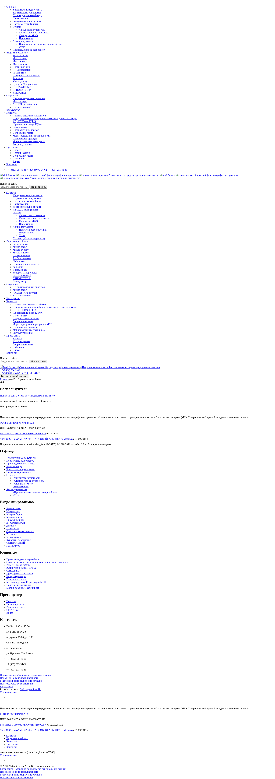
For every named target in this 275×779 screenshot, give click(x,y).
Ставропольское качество (26, 75)
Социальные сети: (10, 692)
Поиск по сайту (8, 183)
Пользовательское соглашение (16, 683)
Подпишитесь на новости (14, 444)
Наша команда (20, 18)
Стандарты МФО (28, 35)
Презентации (26, 38)
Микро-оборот (20, 61)
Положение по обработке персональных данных (26, 675)
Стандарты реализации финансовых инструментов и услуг (45, 118)
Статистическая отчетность (34, 32)
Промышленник (21, 67)
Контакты (11, 164)
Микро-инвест (20, 64)
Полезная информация (25, 138)
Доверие (11, 525)
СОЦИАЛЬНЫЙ (22, 87)
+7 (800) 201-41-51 (57, 169)
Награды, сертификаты (25, 24)
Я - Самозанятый (22, 69)
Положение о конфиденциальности (19, 678)
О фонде (11, 6)
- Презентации (20, 486)
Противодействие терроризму (29, 49)
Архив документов (23, 41)
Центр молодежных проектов (29, 98)
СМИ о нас (19, 158)
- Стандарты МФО (23, 483)
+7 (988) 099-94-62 (37, 169)
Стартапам (12, 95)
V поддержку (20, 81)
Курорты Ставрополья (25, 84)
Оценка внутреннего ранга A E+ (17, 422)
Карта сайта (24, 395)
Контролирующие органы (27, 21)
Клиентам (11, 112)
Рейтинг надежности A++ (14, 713)
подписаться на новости (13, 752)
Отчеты (17, 26)
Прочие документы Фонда (27, 15)
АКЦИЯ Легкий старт (25, 104)
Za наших (18, 78)
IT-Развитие (19, 72)
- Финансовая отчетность (26, 478)
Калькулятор (19, 92)
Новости (17, 150)
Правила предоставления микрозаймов (40, 44)
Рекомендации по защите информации (21, 680)
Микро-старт (20, 58)
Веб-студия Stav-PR (30, 689)
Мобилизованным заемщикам (29, 141)
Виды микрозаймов (17, 52)
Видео (16, 161)
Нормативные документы (27, 12)
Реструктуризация (22, 144)
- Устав (16, 495)
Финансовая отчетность (32, 29)
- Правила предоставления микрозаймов (35, 492)
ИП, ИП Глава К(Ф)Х (24, 121)
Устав (22, 47)
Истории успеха (21, 152)
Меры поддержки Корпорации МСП (33, 135)
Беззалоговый (20, 55)
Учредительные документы (27, 9)
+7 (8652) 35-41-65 (16, 169)
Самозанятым (20, 127)
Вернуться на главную (43, 395)
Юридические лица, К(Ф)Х (27, 124)
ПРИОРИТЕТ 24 (22, 89)
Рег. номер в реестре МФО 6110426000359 (23, 433)
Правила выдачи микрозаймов (29, 115)
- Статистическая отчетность (28, 480)
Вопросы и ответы (23, 132)
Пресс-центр (13, 147)
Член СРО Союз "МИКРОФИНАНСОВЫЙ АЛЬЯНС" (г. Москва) (36, 439)
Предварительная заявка (26, 130)
